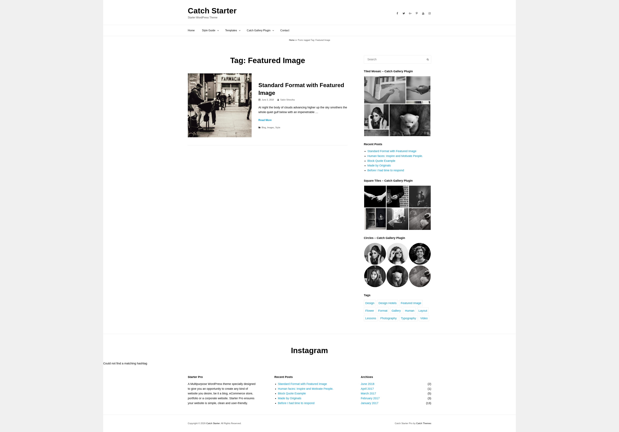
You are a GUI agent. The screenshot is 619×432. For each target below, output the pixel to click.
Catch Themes (423, 423)
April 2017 (367, 388)
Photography (388, 318)
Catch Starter (212, 10)
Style (277, 127)
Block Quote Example (381, 160)
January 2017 (369, 403)
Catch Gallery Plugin (258, 30)
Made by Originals (379, 165)
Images (270, 127)
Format (382, 310)
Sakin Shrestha (287, 100)
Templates (231, 30)
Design (369, 303)
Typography (408, 318)
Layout (422, 310)
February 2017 (370, 398)
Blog (264, 127)
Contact (284, 30)
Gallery (396, 310)
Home (191, 30)
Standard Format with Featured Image (391, 151)
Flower (369, 310)
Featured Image (411, 303)
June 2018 (367, 384)
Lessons (370, 318)
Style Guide (208, 30)
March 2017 (368, 393)
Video (424, 318)
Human (409, 310)
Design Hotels (387, 303)
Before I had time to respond (385, 170)
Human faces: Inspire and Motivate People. (395, 156)
